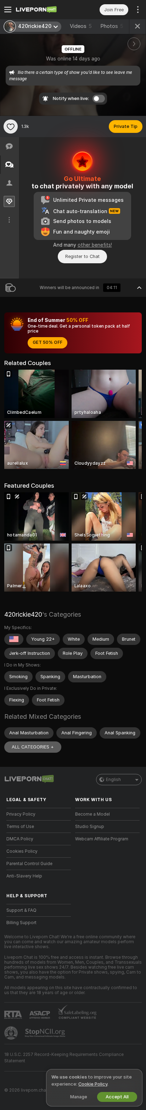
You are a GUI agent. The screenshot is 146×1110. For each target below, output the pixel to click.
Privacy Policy (20, 814)
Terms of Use (20, 826)
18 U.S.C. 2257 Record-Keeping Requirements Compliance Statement (64, 1057)
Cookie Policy (92, 1084)
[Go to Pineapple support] (11, 1033)
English (113, 779)
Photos (111, 26)
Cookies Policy (22, 851)
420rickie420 (23, 614)
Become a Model (92, 814)
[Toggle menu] (8, 9)
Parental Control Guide (29, 863)
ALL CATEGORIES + (33, 747)
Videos (81, 26)
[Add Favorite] (11, 126)
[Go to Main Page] (44, 9)
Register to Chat (82, 256)
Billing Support (21, 922)
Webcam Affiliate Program (101, 838)
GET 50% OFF (47, 342)
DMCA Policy (19, 838)
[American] (13, 639)
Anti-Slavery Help (24, 876)
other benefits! (95, 245)
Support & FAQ (21, 910)
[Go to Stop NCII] (46, 1033)
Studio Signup (89, 826)
